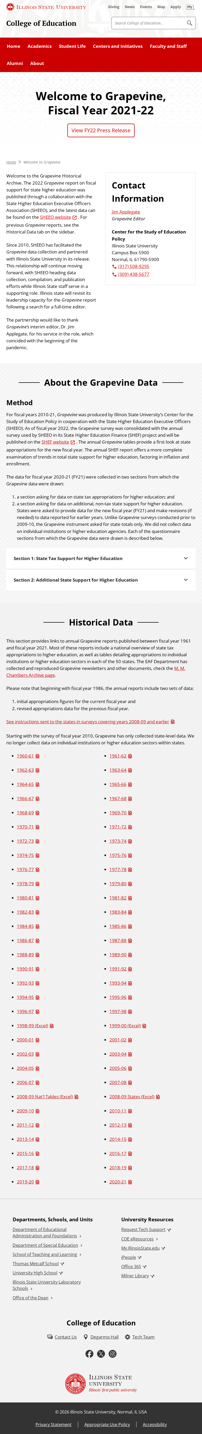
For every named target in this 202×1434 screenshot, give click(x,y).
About (37, 63)
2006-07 (25, 1082)
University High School (35, 1273)
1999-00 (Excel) (125, 1025)
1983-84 (118, 912)
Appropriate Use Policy (107, 1424)
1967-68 (118, 798)
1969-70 (118, 812)
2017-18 (25, 1167)
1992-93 (25, 983)
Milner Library (135, 1276)
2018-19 (118, 1167)
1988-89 (25, 954)
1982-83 (25, 912)
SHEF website (55, 442)
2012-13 (118, 1125)
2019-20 (25, 1181)
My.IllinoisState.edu (140, 1248)
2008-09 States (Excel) (131, 1096)
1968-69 (25, 812)
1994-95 (25, 997)
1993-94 (118, 983)
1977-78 (118, 869)
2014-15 (118, 1139)
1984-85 (25, 926)
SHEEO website (55, 217)
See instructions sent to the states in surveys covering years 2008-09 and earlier (87, 721)
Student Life (72, 46)
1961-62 (118, 755)
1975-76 (118, 855)
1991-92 (118, 968)
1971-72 (118, 826)
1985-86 (118, 926)
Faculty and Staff (168, 46)
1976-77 (25, 869)
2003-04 (118, 1054)
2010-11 (118, 1110)
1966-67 (25, 798)
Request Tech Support (143, 1229)
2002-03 (25, 1054)
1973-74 (118, 841)
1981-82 (118, 897)
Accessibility (155, 1424)
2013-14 (25, 1139)
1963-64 (118, 770)
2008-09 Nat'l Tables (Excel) (45, 1096)
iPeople (128, 1257)
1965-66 (118, 784)
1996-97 (25, 1011)
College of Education (41, 23)
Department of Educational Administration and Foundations (45, 1233)
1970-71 (25, 826)
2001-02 (118, 1039)
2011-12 (25, 1125)
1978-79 (25, 883)
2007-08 (118, 1082)
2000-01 (25, 1039)
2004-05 (25, 1068)
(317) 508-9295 (133, 266)
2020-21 (118, 1181)
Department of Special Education (45, 1245)
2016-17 (118, 1153)
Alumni (15, 63)
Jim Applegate (126, 212)
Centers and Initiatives (118, 46)
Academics (40, 46)
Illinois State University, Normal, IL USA (108, 1412)
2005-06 (118, 1068)
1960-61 (25, 755)
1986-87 (25, 940)
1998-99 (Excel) (32, 1025)
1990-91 (25, 968)
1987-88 (118, 940)
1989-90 (118, 954)
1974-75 (25, 855)
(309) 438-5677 (133, 274)
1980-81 (25, 897)
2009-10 (25, 1110)
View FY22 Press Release (101, 130)
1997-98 (118, 1011)
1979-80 (118, 883)
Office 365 (131, 1266)
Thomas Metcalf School (36, 1264)
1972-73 (25, 841)
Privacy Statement (54, 1424)
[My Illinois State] (190, 7)
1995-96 (118, 997)
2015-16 (25, 1153)
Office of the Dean (30, 1298)
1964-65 (25, 784)
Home (13, 46)
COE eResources (137, 1239)
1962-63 (25, 770)
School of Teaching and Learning (45, 1254)
